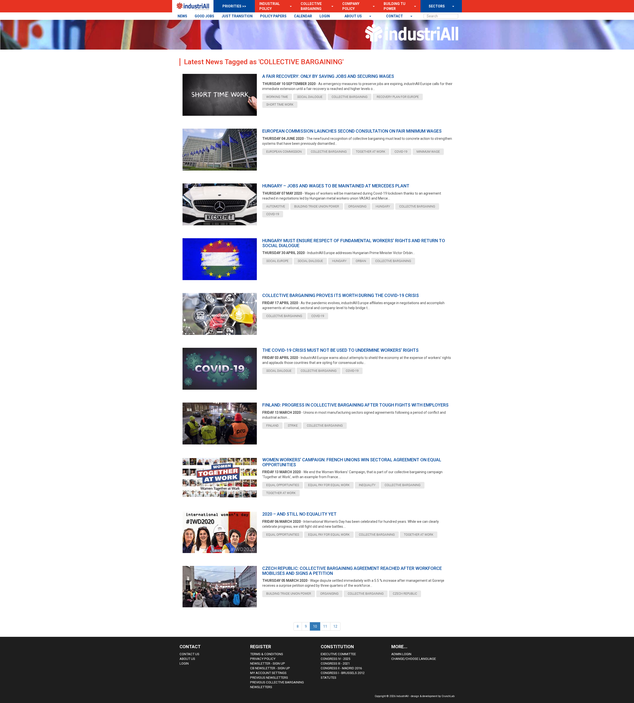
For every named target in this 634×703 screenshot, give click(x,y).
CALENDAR (303, 16)
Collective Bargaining (311, 6)
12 (335, 626)
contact (395, 16)
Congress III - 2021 (335, 663)
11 (325, 626)
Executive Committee (338, 654)
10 (315, 626)
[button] (289, 6)
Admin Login (401, 654)
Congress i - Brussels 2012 (343, 673)
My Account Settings (268, 673)
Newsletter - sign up (267, 663)
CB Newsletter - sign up (270, 668)
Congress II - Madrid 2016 (341, 668)
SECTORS (437, 6)
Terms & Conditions (266, 654)
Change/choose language (413, 659)
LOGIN (324, 16)
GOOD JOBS (204, 16)
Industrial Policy (269, 6)
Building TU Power (394, 6)
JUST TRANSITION (237, 16)
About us (353, 16)
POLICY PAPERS (273, 16)
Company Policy (350, 6)
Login (184, 663)
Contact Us (189, 654)
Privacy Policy (262, 659)
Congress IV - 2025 (335, 659)
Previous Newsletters (269, 677)
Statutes (328, 677)
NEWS (182, 16)
